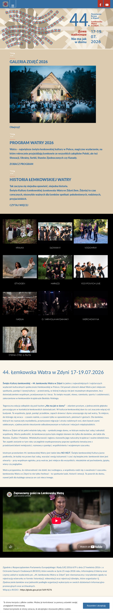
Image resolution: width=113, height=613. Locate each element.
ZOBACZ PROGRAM (21, 163)
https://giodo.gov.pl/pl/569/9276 (36, 589)
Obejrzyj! (15, 127)
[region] (56, 605)
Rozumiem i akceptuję (96, 605)
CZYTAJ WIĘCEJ (19, 205)
